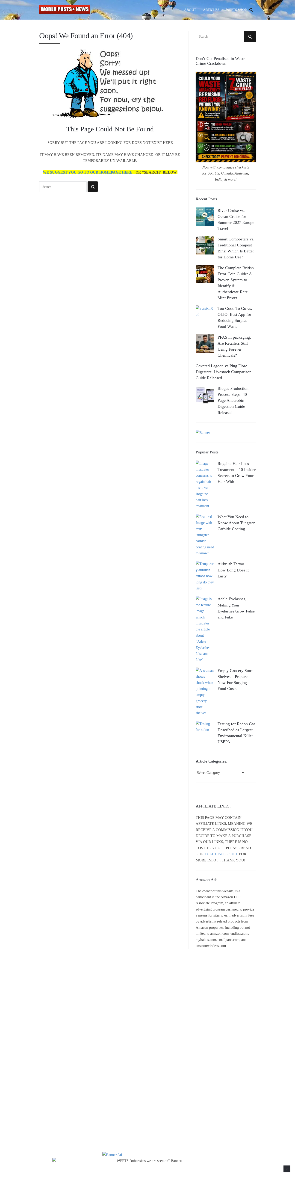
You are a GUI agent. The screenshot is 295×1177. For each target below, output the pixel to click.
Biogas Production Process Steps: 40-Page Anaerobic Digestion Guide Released (233, 400)
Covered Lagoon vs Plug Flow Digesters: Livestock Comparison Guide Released (223, 372)
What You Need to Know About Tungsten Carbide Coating (236, 523)
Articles (211, 10)
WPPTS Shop (236, 10)
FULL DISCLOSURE (221, 854)
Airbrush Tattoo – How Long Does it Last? (233, 570)
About (190, 10)
